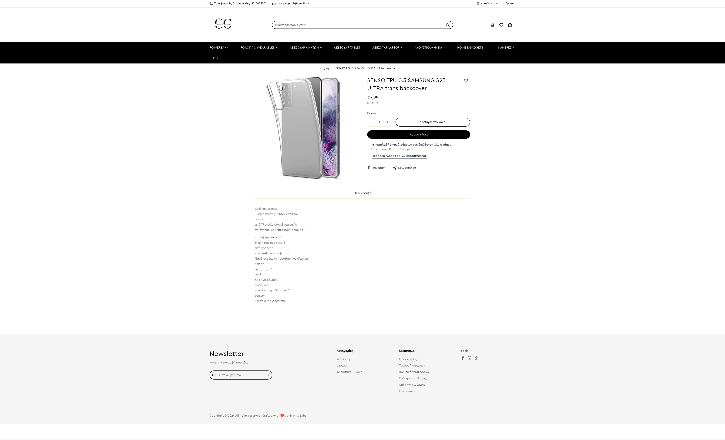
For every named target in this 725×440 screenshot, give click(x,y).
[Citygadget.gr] (223, 25)
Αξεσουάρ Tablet (347, 47)
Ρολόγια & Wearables (258, 47)
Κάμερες (504, 47)
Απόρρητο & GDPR (412, 384)
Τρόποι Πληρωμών (412, 365)
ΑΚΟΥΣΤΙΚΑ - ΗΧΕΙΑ (428, 47)
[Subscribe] (268, 375)
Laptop (342, 365)
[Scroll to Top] (717, 419)
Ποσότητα (374, 113)
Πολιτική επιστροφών (414, 371)
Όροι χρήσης (408, 359)
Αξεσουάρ (344, 359)
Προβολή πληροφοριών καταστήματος (399, 155)
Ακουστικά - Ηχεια (349, 371)
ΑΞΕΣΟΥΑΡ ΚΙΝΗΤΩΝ (304, 47)
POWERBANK (219, 47)
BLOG (214, 58)
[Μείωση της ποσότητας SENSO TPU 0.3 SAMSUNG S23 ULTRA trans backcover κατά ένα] (371, 122)
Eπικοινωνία (407, 391)
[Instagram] (469, 358)
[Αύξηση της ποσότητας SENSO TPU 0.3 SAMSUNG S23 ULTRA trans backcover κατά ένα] (387, 122)
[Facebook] (463, 358)
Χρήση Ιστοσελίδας (412, 378)
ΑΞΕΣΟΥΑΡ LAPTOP (386, 47)
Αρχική (324, 68)
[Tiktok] (476, 358)
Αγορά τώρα (419, 134)
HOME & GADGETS (470, 47)
